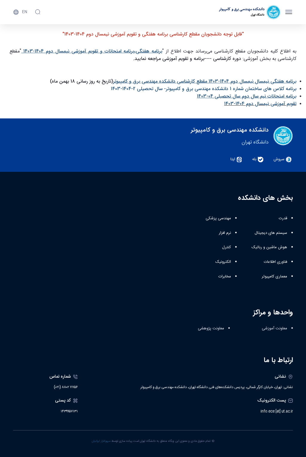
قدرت (283, 218)
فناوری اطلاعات (275, 262)
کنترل (226, 247)
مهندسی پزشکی (218, 218)
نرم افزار (225, 233)
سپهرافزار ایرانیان (101, 441)
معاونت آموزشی (274, 328)
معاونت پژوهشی (211, 328)
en (24, 12)
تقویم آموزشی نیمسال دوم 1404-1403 (260, 103)
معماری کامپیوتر (274, 276)
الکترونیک (223, 262)
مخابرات (224, 276)
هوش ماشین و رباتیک (269, 247)
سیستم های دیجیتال (271, 233)
